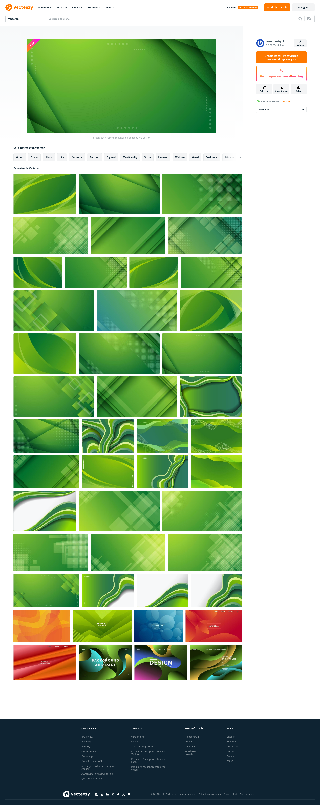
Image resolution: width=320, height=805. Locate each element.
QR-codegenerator (91, 778)
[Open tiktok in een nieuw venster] (118, 794)
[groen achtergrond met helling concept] (44, 194)
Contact (189, 741)
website (180, 157)
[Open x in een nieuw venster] (123, 794)
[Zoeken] (300, 19)
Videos (76, 7)
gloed (195, 157)
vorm (147, 157)
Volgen (300, 45)
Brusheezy (87, 736)
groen (19, 157)
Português (233, 746)
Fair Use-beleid (247, 794)
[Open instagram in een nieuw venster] (102, 794)
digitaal (111, 157)
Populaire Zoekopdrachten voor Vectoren (148, 753)
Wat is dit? (286, 101)
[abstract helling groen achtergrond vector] (102, 626)
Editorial (93, 7)
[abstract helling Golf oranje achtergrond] (41, 626)
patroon (94, 157)
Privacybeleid (230, 794)
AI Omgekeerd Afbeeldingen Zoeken (97, 767)
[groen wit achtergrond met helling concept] (44, 511)
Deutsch (231, 751)
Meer (109, 7)
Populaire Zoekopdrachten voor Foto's (148, 760)
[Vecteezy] (19, 7)
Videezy (85, 746)
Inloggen (303, 7)
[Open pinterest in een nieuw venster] (113, 794)
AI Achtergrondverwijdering (97, 773)
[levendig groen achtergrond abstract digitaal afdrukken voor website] (105, 662)
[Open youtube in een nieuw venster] (129, 794)
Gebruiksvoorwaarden (209, 794)
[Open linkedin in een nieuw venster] (107, 794)
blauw (48, 157)
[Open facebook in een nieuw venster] (96, 794)
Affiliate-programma (142, 746)
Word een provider (190, 753)
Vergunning (138, 736)
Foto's (60, 7)
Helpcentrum (192, 736)
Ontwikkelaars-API (91, 761)
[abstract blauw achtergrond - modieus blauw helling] (158, 626)
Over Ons (190, 746)
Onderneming (89, 751)
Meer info (264, 109)
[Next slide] (237, 157)
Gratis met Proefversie (281, 57)
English (231, 736)
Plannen (231, 7)
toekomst (212, 157)
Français (231, 756)
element (163, 157)
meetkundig (130, 157)
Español (231, 741)
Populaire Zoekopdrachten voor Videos (148, 768)
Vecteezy (86, 741)
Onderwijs (87, 756)
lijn (62, 157)
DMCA (134, 741)
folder (34, 157)
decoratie (76, 157)
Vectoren (43, 7)
